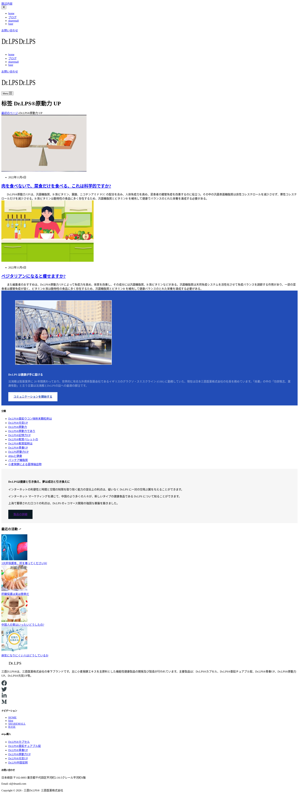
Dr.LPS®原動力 (17, 426)
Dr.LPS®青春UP (18, 447)
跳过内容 (6, 3)
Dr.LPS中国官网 (18, 762)
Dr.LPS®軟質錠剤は (20, 443)
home (11, 13)
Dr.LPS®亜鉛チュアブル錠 (24, 746)
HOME (12, 717)
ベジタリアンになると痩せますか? (33, 276)
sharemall (13, 20)
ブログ (12, 17)
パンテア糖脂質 (18, 460)
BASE (12, 726)
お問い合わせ (9, 30)
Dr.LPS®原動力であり (21, 431)
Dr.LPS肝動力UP (18, 451)
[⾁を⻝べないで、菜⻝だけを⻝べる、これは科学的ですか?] (44, 170)
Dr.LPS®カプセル (19, 741)
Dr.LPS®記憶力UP (19, 435)
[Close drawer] (3, 7)
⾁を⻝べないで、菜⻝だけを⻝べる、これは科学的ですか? (56, 186)
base (10, 23)
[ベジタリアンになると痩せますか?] (47, 260)
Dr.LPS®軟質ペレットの (23, 439)
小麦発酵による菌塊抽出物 (25, 464)
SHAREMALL (17, 723)
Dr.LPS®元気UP (18, 422)
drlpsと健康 (15, 456)
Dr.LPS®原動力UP (19, 754)
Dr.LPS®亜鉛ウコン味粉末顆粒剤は (30, 418)
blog (10, 720)
